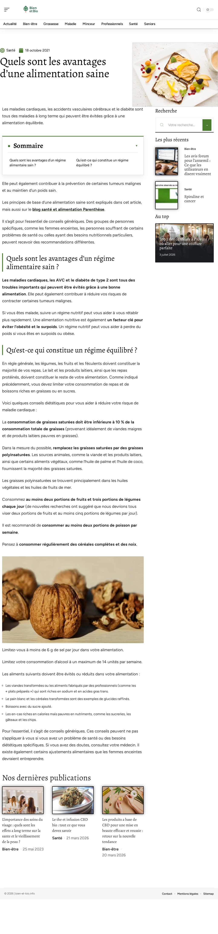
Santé (57, 838)
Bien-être (10, 849)
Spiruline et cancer (194, 199)
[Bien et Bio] (30, 9)
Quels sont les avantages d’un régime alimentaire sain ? (38, 162)
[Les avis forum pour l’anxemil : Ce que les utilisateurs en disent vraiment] (166, 161)
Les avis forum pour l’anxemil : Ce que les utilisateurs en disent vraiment (197, 165)
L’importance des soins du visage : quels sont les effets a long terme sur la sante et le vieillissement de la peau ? (22, 830)
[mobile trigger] (7, 9)
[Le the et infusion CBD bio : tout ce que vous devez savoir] (72, 800)
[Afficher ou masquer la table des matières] (90, 145)
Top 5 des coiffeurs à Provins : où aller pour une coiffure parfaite (184, 243)
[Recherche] (199, 9)
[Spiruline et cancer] (166, 195)
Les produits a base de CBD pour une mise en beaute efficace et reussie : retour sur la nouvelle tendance (122, 830)
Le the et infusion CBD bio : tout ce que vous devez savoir (70, 825)
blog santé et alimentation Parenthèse (68, 209)
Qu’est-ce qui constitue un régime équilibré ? (102, 162)
